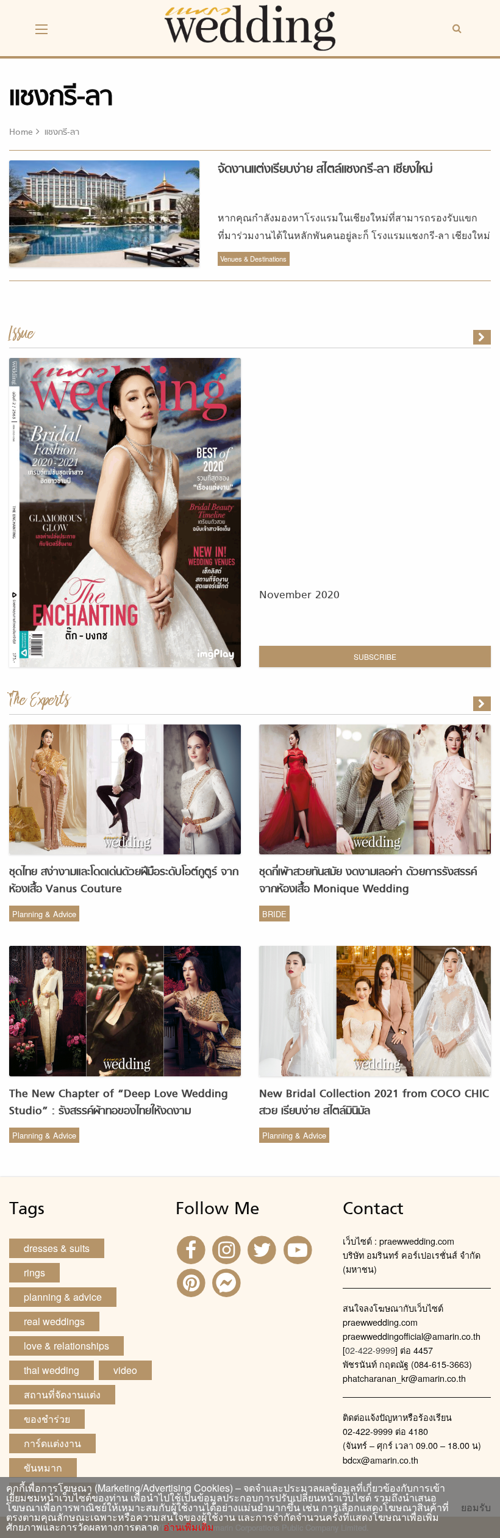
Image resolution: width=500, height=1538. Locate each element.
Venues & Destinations (253, 258)
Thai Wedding (51, 1370)
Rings (34, 1272)
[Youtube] (299, 1249)
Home (21, 133)
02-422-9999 (370, 1349)
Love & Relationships (66, 1346)
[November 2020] (483, 337)
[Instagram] (228, 1249)
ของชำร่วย (47, 1419)
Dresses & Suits (57, 1248)
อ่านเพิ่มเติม (186, 1527)
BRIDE (274, 914)
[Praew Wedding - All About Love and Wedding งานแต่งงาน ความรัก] (250, 27)
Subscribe (375, 656)
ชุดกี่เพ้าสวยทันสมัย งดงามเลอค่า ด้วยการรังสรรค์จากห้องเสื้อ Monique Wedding (368, 881)
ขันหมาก (43, 1468)
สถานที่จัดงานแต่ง (62, 1394)
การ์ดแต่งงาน (52, 1443)
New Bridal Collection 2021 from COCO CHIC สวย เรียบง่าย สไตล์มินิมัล (374, 1103)
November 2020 (299, 595)
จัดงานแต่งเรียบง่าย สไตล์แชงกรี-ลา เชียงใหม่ (325, 169)
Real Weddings (54, 1321)
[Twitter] (263, 1249)
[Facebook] (192, 1249)
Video (125, 1370)
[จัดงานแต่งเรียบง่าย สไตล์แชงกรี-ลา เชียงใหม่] (483, 703)
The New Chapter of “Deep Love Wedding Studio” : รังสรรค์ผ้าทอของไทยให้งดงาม (118, 1103)
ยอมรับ (476, 1507)
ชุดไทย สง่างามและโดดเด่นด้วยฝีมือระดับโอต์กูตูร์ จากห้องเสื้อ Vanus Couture (123, 881)
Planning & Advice (44, 914)
